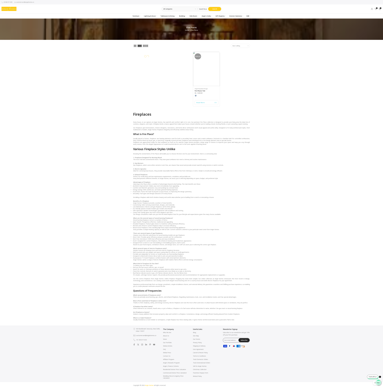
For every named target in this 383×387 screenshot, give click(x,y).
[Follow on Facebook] (134, 344)
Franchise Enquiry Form (200, 373)
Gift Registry (220, 16)
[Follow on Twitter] (138, 344)
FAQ (164, 349)
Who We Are (167, 332)
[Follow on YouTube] (154, 344)
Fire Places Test (200, 91)
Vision (165, 339)
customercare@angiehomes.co (25, 2)
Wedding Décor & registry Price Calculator (173, 377)
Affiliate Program (168, 359)
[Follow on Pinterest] (150, 344)
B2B (248, 16)
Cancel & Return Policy (200, 353)
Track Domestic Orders (200, 359)
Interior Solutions (235, 16)
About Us (166, 336)
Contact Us (166, 356)
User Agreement (198, 349)
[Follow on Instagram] (142, 344)
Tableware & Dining (167, 16)
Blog (194, 332)
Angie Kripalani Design (201, 89)
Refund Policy (197, 376)
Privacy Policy (197, 342)
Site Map (196, 336)
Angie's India (206, 16)
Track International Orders (201, 363)
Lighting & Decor (150, 16)
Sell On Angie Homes (200, 366)
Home (187, 30)
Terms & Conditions (199, 356)
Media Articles (167, 346)
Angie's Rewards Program (171, 363)
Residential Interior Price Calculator (174, 369)
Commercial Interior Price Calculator (175, 373)
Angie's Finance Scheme (171, 366)
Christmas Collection (199, 369)
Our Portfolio (167, 342)
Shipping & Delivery (199, 346)
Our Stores (196, 339)
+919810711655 (7, 2)
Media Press (167, 353)
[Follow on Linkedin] (146, 344)
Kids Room (193, 16)
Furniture (136, 16)
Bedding (182, 16)
